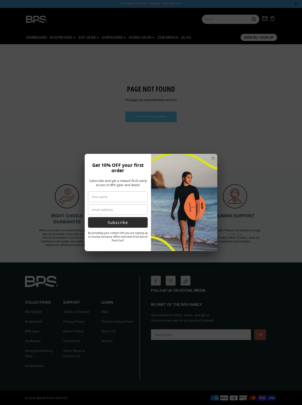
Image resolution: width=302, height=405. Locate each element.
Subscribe (118, 222)
